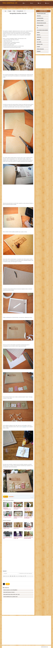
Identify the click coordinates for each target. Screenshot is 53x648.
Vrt (37, 27)
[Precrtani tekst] (9, 576)
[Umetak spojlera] (25, 576)
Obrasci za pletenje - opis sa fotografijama (10, 589)
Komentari (47, 3)
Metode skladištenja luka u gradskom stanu (10, 596)
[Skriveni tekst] (20, 576)
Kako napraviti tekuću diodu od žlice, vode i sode (11, 594)
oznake (40, 3)
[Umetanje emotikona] (16, 576)
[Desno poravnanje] (14, 576)
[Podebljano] (4, 576)
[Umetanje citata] (22, 576)
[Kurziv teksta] (5, 576)
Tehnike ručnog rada (40, 48)
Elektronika (39, 15)
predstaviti (24, 426)
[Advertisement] (18, 21)
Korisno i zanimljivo (40, 25)
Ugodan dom (39, 37)
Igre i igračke (39, 41)
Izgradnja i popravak (40, 20)
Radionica (38, 34)
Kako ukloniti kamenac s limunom (8, 592)
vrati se (6, 496)
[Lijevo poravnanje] (11, 576)
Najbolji (32, 3)
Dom (24, 3)
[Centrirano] (12, 576)
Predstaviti (38, 51)
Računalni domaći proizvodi (41, 22)
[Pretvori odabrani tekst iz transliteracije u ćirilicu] (23, 576)
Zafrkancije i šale (39, 44)
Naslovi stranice (43, 11)
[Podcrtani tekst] (7, 576)
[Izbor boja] (18, 576)
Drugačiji (38, 46)
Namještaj (38, 39)
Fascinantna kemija (40, 18)
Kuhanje (38, 32)
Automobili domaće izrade (41, 13)
